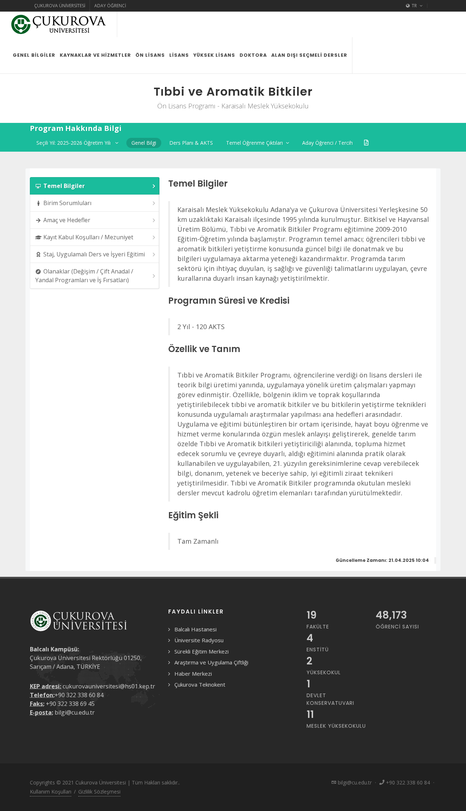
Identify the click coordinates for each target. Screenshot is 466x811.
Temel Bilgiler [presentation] (64, 186)
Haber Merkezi (193, 673)
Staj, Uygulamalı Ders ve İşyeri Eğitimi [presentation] (94, 254)
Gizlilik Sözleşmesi (99, 791)
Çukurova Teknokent (199, 684)
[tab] (94, 186)
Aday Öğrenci (110, 6)
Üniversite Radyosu (199, 640)
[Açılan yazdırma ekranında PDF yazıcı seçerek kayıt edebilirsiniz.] (366, 143)
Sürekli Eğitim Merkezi (201, 651)
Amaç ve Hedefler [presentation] (66, 220)
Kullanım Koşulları (50, 791)
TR (414, 6)
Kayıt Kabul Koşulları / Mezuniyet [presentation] (88, 237)
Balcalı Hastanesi (195, 629)
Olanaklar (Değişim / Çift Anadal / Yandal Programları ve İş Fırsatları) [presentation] (84, 275)
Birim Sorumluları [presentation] (67, 203)
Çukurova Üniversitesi (59, 6)
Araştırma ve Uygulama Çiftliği (211, 662)
